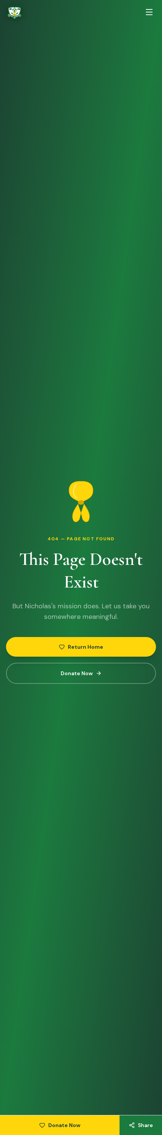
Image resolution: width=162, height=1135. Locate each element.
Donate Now (77, 673)
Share (145, 1125)
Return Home (85, 646)
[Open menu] (149, 12)
